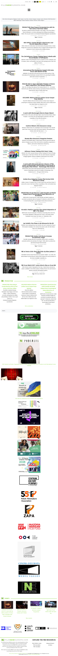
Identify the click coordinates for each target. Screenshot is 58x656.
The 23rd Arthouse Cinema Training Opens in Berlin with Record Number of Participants (38, 57)
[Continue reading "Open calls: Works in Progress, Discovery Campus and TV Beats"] (22, 604)
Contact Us (21, 653)
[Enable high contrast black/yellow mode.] (37, 1)
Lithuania (46, 19)
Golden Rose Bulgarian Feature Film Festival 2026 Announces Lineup (38, 180)
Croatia (18, 19)
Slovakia (31, 20)
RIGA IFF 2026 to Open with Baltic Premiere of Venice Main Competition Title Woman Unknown (38, 84)
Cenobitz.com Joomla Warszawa (34, 654)
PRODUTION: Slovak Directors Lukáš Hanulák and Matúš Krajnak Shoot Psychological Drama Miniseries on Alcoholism (38, 194)
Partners (16, 653)
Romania (27, 20)
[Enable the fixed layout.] (45, 1)
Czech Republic (39, 221)
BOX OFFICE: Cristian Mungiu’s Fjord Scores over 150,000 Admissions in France (38, 43)
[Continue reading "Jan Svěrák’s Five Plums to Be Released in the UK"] (11, 226)
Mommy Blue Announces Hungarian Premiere (38, 138)
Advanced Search (50, 643)
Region (42, 20)
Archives (50, 645)
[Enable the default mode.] (30, 1)
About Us (25, 653)
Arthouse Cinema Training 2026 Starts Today (38, 151)
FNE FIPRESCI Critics (36, 643)
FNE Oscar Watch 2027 (40, 273)
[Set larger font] (56, 1)
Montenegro (19, 20)
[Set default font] (54, 1)
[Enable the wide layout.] (47, 1)
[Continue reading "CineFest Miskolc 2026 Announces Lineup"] (11, 128)
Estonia (30, 19)
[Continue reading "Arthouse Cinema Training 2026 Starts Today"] (11, 154)
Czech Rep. (26, 19)
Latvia (42, 19)
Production (39, 37)
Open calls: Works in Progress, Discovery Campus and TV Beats (22, 611)
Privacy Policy (11, 653)
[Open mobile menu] (29, 10)
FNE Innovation (36, 646)
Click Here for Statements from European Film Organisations (29, 398)
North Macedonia (51, 19)
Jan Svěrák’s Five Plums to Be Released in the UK (38, 223)
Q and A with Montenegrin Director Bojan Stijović (38, 113)
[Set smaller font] (51, 1)
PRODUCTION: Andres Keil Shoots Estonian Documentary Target (38, 237)
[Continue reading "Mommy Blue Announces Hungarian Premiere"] (11, 141)
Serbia (39, 20)
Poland (23, 20)
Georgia (38, 19)
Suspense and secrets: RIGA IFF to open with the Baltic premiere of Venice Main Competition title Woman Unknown (7, 613)
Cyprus (22, 19)
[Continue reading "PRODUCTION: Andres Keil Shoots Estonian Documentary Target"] (11, 238)
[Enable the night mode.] (32, 1)
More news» (30, 276)
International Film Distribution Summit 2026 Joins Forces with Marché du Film (38, 71)
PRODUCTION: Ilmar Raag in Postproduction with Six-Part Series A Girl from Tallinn (38, 28)
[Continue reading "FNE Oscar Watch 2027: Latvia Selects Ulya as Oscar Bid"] (11, 268)
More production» (29, 306)
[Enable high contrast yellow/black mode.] (40, 1)
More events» (29, 618)
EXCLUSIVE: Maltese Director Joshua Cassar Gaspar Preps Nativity (38, 98)
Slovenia (35, 20)
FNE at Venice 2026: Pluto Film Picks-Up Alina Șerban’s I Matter (38, 252)
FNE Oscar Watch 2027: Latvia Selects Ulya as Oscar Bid (38, 265)
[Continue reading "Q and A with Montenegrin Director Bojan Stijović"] (11, 115)
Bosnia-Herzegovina (9, 19)
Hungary (34, 19)
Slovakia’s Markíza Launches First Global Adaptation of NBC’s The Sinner (38, 210)
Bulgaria (15, 19)
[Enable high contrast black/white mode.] (35, 1)
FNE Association (36, 645)
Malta (15, 20)
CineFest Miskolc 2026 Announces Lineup (38, 126)
